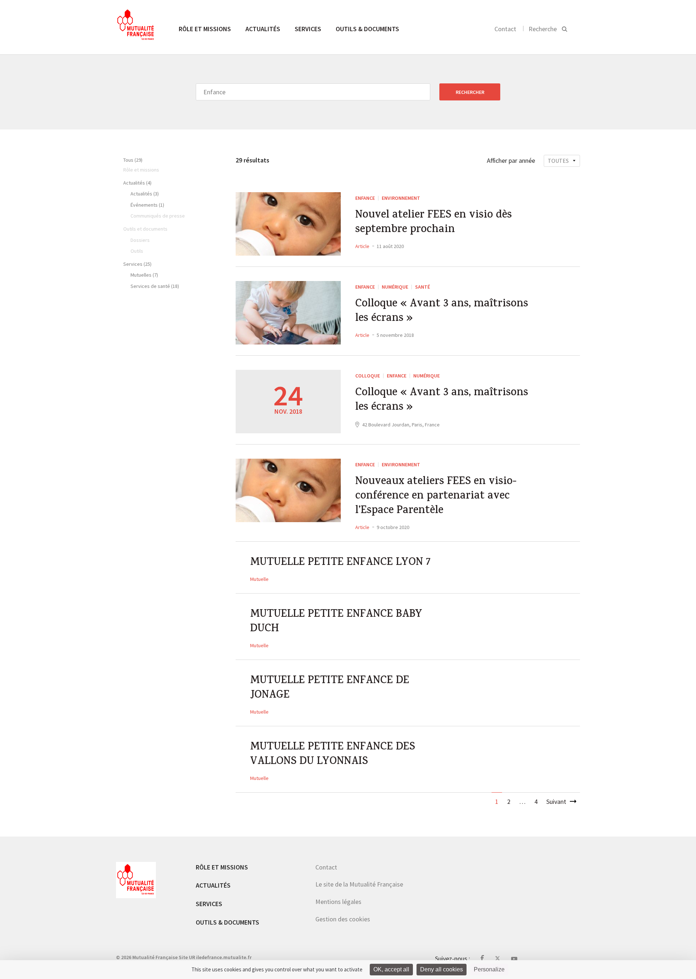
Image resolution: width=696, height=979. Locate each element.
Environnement (401, 198)
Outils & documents (367, 29)
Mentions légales (338, 901)
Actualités (262, 29)
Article (362, 246)
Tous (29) (132, 160)
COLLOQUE (367, 375)
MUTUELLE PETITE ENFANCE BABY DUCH (336, 622)
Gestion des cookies (342, 919)
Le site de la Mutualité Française (359, 884)
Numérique (395, 287)
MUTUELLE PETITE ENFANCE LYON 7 (340, 563)
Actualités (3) (144, 193)
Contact (505, 29)
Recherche (543, 29)
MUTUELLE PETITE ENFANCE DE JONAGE (329, 688)
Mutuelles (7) (144, 275)
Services (308, 29)
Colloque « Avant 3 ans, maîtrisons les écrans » (441, 311)
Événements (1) (147, 205)
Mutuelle (259, 579)
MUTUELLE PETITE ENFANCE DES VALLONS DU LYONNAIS (332, 754)
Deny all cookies (441, 969)
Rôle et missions (205, 29)
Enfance (365, 198)
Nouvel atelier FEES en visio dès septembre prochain (433, 222)
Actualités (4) (137, 182)
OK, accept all (391, 969)
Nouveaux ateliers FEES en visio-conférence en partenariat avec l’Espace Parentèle (436, 497)
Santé (422, 287)
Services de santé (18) (154, 286)
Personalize (489, 969)
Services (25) (137, 264)
